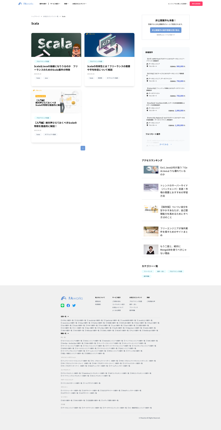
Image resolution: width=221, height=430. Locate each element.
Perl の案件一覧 (105, 325)
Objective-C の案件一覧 (134, 328)
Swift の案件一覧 (119, 328)
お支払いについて (117, 307)
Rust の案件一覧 (154, 323)
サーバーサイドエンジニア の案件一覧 (119, 346)
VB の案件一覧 (79, 330)
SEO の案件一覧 (67, 400)
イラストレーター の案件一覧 (72, 390)
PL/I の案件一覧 (136, 330)
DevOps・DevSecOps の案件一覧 (73, 343)
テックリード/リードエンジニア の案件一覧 (76, 361)
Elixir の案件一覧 (141, 323)
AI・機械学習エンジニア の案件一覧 (140, 408)
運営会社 (98, 301)
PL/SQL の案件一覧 (105, 328)
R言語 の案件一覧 (112, 323)
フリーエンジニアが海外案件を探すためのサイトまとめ (174, 232)
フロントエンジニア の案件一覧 (95, 346)
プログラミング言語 (135, 301)
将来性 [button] (100, 78)
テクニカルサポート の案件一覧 (72, 383)
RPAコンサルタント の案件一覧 (141, 373)
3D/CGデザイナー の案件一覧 (111, 390)
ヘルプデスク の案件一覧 (92, 383)
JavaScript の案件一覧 (96, 320)
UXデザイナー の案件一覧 (89, 393)
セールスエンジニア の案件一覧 (86, 348)
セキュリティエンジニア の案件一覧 (135, 343)
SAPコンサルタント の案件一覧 (119, 373)
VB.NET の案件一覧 (123, 330)
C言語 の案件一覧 (143, 325)
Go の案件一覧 (67, 325)
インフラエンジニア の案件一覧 (135, 341)
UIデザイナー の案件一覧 (70, 393)
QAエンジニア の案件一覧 (128, 348)
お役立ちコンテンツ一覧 (50, 16)
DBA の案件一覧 (91, 343)
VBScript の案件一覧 (93, 330)
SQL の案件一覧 (91, 328)
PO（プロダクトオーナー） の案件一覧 (75, 366)
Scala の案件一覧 (79, 325)
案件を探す (43, 4)
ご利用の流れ (116, 301)
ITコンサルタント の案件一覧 (72, 373)
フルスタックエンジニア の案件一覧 (145, 346)
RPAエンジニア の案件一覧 (117, 351)
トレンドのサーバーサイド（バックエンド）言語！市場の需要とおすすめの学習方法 (174, 190)
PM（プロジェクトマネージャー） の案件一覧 (77, 363)
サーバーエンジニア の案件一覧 (72, 346)
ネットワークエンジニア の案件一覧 (110, 343)
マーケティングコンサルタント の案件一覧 (76, 376)
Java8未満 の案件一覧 (129, 320)
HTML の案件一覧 (68, 320)
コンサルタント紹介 (118, 304)
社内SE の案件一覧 (68, 348)
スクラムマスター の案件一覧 (133, 363)
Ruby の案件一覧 (85, 323)
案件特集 (132, 310)
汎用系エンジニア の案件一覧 (95, 353)
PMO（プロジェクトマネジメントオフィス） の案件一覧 (138, 361)
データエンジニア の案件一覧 (72, 408)
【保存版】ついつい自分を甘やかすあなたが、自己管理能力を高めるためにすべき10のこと (174, 212)
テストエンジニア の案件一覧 (108, 348)
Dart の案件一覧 (130, 325)
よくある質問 (116, 310)
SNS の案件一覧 (80, 400)
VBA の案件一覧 (67, 330)
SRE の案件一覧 (153, 341)
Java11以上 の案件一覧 (70, 323)
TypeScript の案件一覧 (112, 320)
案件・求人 (132, 304)
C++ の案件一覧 (79, 328)
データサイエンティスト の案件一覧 (115, 408)
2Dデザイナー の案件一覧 (91, 390)
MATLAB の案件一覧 (127, 323)
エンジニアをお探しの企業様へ (177, 4)
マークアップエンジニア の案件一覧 (74, 351)
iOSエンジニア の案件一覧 (93, 341)
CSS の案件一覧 (81, 320)
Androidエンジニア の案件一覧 (113, 341)
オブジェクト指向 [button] (112, 78)
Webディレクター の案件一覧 (99, 366)
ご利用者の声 (151, 301)
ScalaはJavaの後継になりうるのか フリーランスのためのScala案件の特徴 (56, 68)
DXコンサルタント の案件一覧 (101, 376)
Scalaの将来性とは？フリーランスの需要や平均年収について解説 (108, 68)
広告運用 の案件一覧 (94, 400)
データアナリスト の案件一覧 (92, 408)
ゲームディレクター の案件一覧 (120, 366)
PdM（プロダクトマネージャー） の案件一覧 (108, 363)
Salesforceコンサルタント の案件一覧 (95, 373)
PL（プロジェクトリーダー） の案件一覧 (105, 361)
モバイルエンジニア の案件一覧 (72, 341)
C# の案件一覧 (67, 328)
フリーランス (133, 307)
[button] (43, 61)
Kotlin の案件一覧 (150, 328)
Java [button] (46, 78)
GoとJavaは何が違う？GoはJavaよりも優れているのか (173, 171)
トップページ (35, 16)
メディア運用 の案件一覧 (110, 400)
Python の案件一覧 (99, 323)
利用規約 (98, 304)
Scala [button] (38, 78)
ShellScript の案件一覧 (151, 330)
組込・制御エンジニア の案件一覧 (73, 353)
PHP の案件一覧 (92, 325)
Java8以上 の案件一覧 (145, 320)
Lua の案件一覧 (117, 325)
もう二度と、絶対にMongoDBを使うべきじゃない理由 (173, 250)
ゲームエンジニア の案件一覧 (97, 351)
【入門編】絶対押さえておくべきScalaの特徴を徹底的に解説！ (55, 124)
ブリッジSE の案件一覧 (135, 351)
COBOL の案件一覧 (108, 330)
